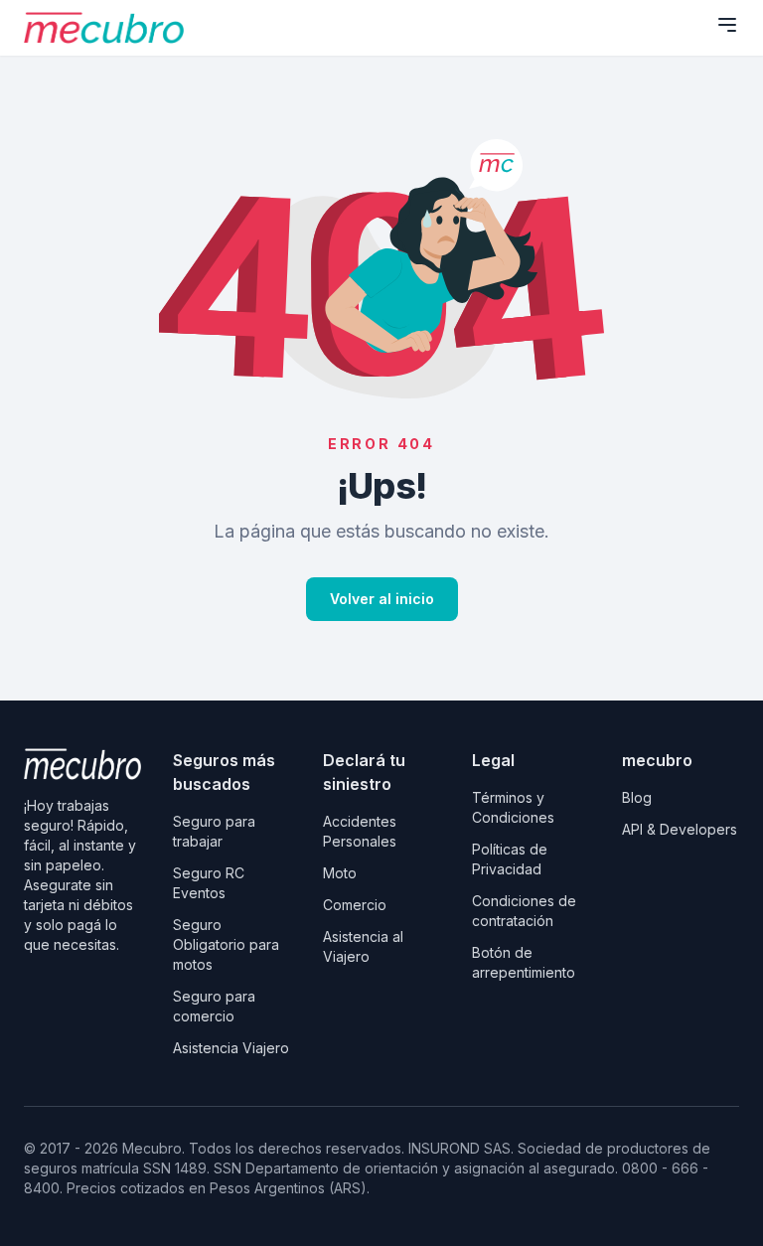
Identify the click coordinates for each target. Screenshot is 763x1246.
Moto (340, 872)
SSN (229, 1168)
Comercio (354, 904)
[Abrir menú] (727, 25)
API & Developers (679, 829)
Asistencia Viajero (231, 1047)
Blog (637, 797)
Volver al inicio (382, 598)
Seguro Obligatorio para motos (226, 944)
